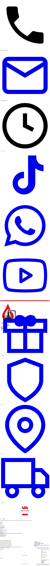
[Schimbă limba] (1, 301)
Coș (39, 543)
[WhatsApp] (25, 250)
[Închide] (42, 550)
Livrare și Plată (13, 533)
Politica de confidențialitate (3, 533)
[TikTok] (25, 200)
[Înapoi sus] (1, 548)
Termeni (6, 547)
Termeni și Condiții (9, 533)
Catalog (36, 543)
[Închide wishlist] (0, 558)
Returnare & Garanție (17, 533)
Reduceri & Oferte (4, 306)
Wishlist (42, 543)
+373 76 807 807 (6, 50)
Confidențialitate (2, 547)
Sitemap (21, 533)
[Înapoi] (35, 546)
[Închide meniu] (39, 542)
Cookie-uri (8, 547)
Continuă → (43, 562)
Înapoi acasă (25, 514)
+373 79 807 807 (2, 50)
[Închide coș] (0, 550)
